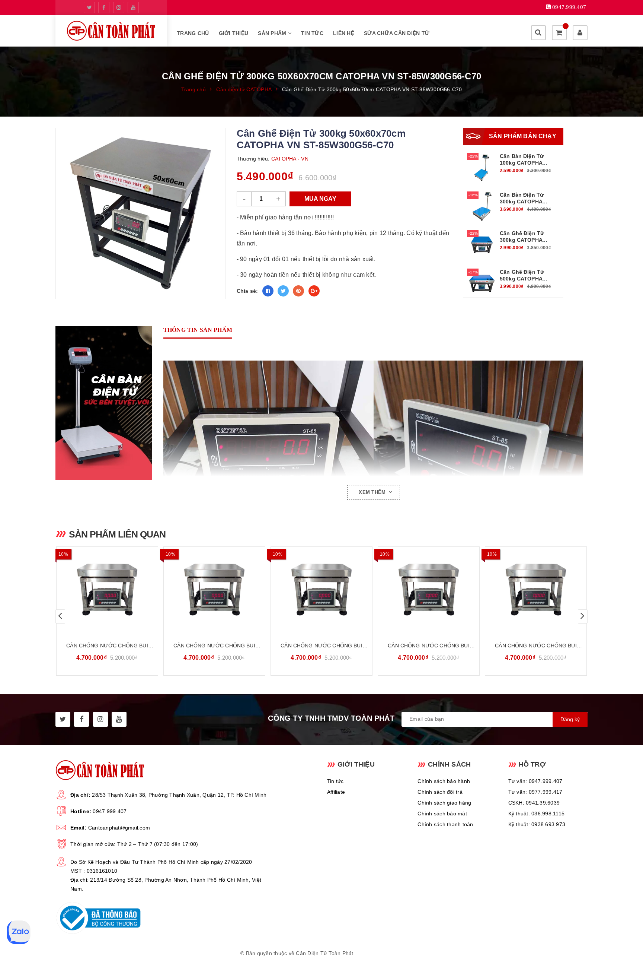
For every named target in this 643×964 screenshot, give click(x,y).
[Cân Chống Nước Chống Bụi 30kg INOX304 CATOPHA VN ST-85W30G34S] (107, 589)
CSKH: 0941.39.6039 (534, 803)
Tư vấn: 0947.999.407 (535, 781)
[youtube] (133, 7)
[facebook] (103, 7)
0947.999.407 (110, 811)
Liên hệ (343, 33)
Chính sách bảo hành (444, 781)
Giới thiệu (234, 33)
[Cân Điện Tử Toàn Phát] (111, 30)
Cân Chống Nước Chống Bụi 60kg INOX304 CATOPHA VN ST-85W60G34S (214, 646)
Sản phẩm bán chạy (522, 136)
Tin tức (312, 33)
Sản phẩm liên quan (117, 534)
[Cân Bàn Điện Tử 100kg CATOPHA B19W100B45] (482, 167)
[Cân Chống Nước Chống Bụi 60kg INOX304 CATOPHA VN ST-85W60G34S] (214, 589)
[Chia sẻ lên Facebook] (267, 291)
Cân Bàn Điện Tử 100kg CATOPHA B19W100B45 (522, 162)
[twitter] (89, 7)
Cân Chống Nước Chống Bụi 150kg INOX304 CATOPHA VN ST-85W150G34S (428, 646)
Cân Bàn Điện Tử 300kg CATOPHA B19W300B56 (522, 201)
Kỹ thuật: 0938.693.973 (537, 824)
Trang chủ (193, 33)
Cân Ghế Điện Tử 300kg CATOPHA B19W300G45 (522, 240)
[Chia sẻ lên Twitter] (283, 291)
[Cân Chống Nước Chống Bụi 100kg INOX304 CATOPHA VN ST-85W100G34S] (321, 589)
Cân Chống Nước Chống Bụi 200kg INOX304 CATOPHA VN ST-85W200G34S (535, 646)
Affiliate (336, 792)
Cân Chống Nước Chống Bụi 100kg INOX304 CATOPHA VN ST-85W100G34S (321, 646)
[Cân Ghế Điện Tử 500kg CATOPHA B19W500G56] (482, 283)
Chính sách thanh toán (445, 824)
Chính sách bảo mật (442, 813)
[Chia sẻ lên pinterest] (298, 291)
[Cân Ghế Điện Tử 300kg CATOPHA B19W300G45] (482, 244)
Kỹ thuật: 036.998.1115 (536, 813)
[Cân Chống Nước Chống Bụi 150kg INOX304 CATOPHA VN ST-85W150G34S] (428, 589)
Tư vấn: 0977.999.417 (535, 792)
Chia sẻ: (247, 291)
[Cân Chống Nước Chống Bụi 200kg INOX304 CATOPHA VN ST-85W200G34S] (535, 589)
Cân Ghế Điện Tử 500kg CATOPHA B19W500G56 (522, 278)
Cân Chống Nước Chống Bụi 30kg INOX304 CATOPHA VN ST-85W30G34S (107, 646)
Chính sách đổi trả (440, 792)
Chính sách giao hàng (444, 803)
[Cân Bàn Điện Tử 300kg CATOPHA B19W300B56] (482, 206)
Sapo (396, 953)
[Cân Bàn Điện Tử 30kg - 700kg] (107, 403)
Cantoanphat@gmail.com (119, 828)
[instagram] (118, 7)
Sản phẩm (273, 33)
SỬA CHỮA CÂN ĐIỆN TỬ (396, 33)
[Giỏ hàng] (559, 32)
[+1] (314, 291)
